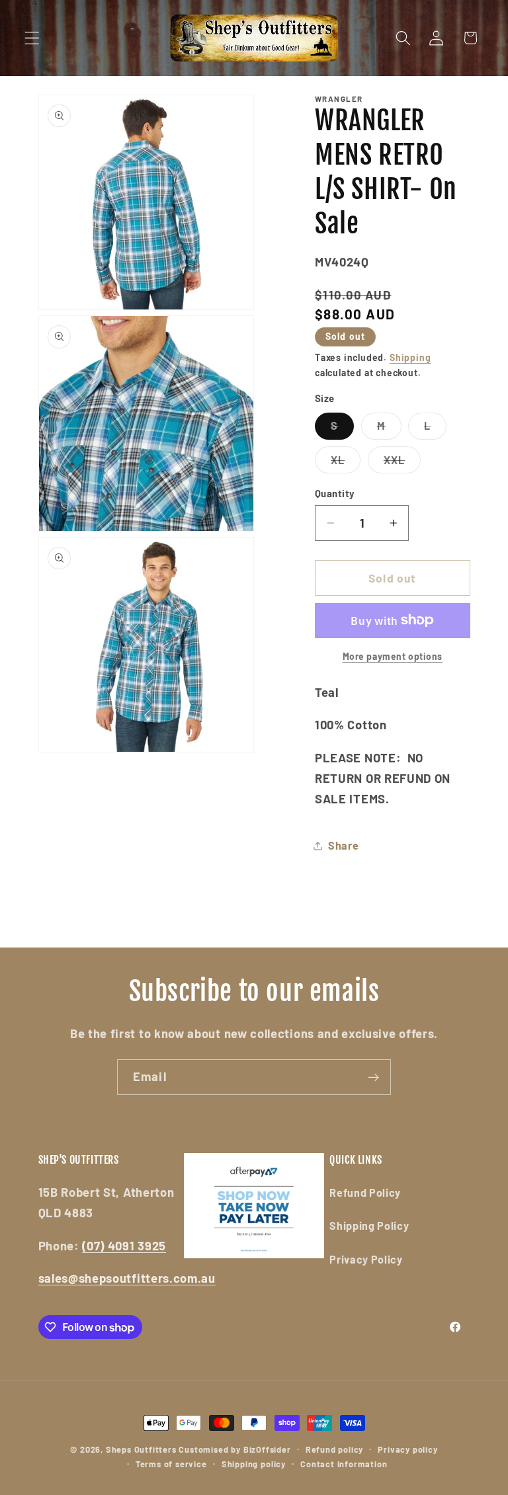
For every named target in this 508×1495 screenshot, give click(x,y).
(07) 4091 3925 (124, 1245)
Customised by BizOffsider (234, 1449)
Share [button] (343, 845)
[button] (32, 38)
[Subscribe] (373, 1077)
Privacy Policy (366, 1259)
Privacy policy (407, 1449)
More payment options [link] (393, 656)
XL (345, 463)
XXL (402, 463)
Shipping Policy (369, 1225)
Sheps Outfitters (141, 1449)
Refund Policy (365, 1192)
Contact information (343, 1464)
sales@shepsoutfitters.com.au (127, 1278)
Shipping (410, 357)
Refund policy (334, 1449)
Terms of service (171, 1464)
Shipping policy (254, 1464)
